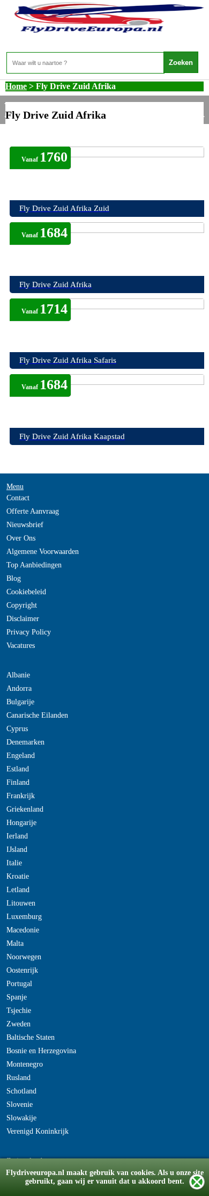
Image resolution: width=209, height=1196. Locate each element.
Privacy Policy (28, 632)
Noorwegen (23, 957)
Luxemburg (24, 917)
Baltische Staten (30, 1037)
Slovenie (19, 1104)
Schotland (21, 1091)
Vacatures (20, 645)
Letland (17, 890)
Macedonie (22, 930)
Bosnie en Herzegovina (41, 1051)
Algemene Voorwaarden (42, 552)
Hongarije (21, 823)
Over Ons (20, 538)
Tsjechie (18, 1011)
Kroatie (17, 876)
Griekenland (24, 809)
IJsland (16, 849)
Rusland (18, 1078)
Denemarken (25, 742)
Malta (15, 943)
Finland (17, 782)
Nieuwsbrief (24, 525)
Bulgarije (20, 702)
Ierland (17, 836)
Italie (14, 863)
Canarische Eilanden (37, 715)
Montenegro (24, 1064)
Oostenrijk (22, 970)
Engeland (20, 756)
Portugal (19, 984)
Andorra (19, 688)
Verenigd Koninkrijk (37, 1131)
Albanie (18, 675)
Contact (17, 498)
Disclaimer (22, 619)
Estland (17, 769)
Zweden (18, 1024)
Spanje (16, 997)
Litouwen (20, 903)
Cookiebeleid (26, 592)
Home (16, 86)
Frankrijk (20, 796)
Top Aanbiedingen (34, 565)
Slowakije (21, 1118)
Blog (13, 578)
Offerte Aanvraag (32, 511)
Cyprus (17, 729)
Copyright (21, 605)
